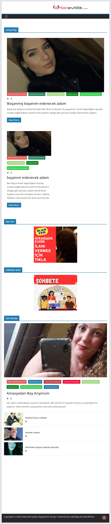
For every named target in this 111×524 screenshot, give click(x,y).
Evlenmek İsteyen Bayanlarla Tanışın (39, 516)
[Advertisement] (55, 480)
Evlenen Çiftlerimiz (71, 382)
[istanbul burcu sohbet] (13, 419)
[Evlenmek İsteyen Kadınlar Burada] (13, 448)
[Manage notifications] (104, 517)
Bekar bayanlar (35, 382)
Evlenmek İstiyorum (56, 94)
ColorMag (74, 516)
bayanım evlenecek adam (28, 177)
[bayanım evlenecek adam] (29, 143)
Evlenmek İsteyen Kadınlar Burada (42, 447)
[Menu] (6, 16)
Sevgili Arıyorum (51, 387)
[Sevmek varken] (13, 434)
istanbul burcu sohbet (36, 417)
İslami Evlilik (72, 94)
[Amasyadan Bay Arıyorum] (55, 350)
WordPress (89, 516)
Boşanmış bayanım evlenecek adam (36, 103)
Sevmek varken (32, 432)
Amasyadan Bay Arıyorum (28, 393)
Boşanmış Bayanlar (36, 94)
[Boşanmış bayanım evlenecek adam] (55, 65)
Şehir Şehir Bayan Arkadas (91, 94)
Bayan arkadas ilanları (17, 94)
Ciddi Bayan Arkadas (52, 382)
